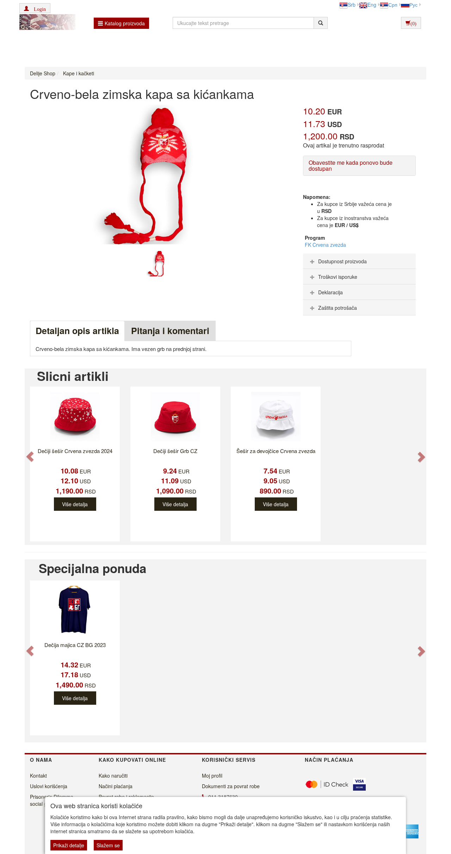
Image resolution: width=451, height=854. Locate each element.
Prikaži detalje (68, 845)
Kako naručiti (113, 775)
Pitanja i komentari (170, 330)
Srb (352, 4)
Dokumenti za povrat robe (231, 786)
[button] (34, 8)
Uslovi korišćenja (48, 786)
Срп (392, 4)
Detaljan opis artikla (77, 330)
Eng (371, 4)
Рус (413, 4)
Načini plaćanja (115, 786)
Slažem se (108, 845)
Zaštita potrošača (337, 307)
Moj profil (212, 775)
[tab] (359, 261)
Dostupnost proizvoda (342, 261)
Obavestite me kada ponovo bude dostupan (351, 165)
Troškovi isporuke (337, 276)
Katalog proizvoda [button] (125, 23)
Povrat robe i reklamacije (126, 796)
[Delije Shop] (46, 23)
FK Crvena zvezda (325, 244)
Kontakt (38, 775)
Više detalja (75, 504)
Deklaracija (330, 292)
